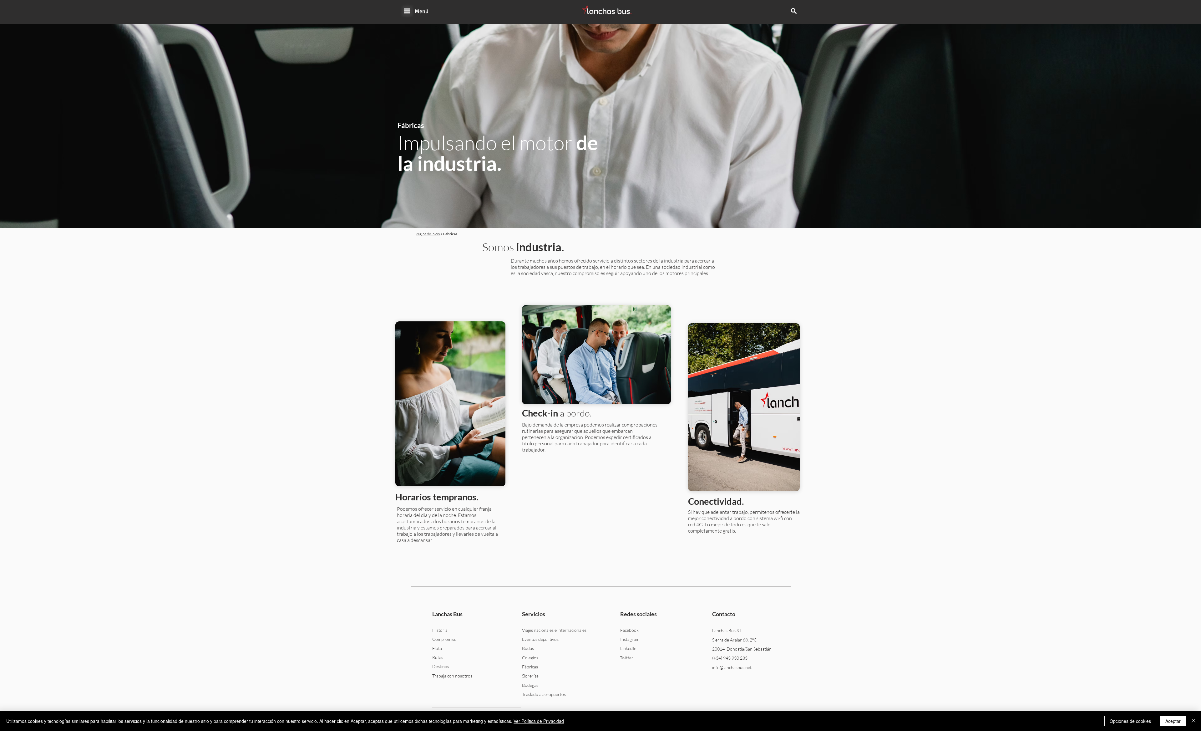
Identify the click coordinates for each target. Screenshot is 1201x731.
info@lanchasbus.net (732, 667)
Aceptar (1173, 721)
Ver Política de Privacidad (539, 721)
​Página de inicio (428, 234)
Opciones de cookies (1130, 721)
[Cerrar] (1193, 721)
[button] (407, 10)
